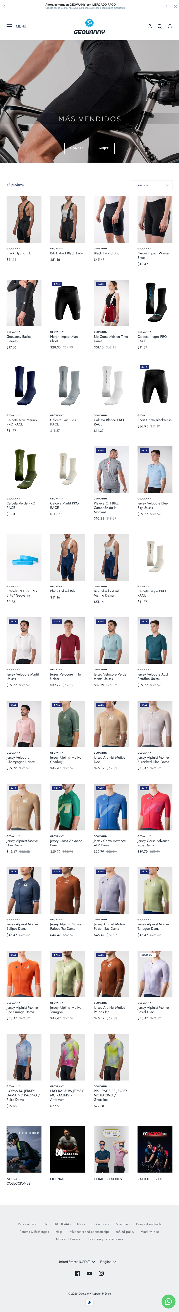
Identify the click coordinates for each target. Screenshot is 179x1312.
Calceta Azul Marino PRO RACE (22, 422)
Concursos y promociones (105, 1239)
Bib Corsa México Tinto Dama (111, 338)
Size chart (123, 1224)
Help (58, 1231)
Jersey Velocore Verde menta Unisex (110, 676)
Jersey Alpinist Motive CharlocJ (65, 759)
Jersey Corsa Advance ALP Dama (110, 843)
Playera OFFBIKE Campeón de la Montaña (106, 508)
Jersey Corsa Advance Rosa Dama (153, 843)
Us (45, 1224)
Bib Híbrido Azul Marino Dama (106, 593)
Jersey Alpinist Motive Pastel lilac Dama (109, 926)
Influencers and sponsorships (89, 1231)
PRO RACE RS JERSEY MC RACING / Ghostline (110, 1095)
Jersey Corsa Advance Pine (66, 843)
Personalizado (27, 1224)
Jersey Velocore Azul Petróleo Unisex (153, 676)
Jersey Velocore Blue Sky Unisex (153, 505)
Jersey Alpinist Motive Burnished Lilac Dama (153, 759)
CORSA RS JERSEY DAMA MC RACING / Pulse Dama (23, 1095)
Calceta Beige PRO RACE (152, 593)
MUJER (104, 148)
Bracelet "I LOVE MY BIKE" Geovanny (22, 593)
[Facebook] (78, 1273)
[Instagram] (101, 1273)
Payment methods (148, 1224)
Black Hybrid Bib (19, 253)
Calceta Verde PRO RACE (21, 505)
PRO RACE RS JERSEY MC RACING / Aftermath (67, 1095)
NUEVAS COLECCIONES (18, 1181)
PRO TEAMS (62, 1224)
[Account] (150, 26)
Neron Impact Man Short (64, 338)
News (81, 1224)
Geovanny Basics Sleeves (19, 338)
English (106, 1262)
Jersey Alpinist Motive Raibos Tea (109, 1009)
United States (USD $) (74, 1262)
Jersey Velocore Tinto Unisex (65, 676)
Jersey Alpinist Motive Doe (109, 759)
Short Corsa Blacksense (155, 419)
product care (100, 1224)
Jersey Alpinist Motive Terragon (65, 1009)
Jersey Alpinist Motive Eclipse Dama (22, 926)
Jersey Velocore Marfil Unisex (23, 676)
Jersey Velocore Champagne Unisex (21, 759)
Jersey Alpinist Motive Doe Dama (22, 843)
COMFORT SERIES (108, 1179)
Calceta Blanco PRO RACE (109, 422)
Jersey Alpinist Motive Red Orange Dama (22, 1009)
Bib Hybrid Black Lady (66, 253)
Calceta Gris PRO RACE (63, 422)
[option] (89, 101)
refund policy (125, 1231)
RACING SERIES (150, 1179)
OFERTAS (57, 1179)
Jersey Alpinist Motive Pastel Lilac (153, 1009)
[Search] (160, 26)
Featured (142, 185)
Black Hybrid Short (107, 253)
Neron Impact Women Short (154, 255)
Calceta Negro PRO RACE (152, 338)
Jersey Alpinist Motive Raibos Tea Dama (65, 926)
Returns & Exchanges (34, 1231)
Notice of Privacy (68, 1239)
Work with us (150, 1231)
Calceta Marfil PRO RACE (64, 505)
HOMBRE (76, 148)
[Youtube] (89, 1273)
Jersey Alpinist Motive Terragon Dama (153, 926)
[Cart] (170, 26)
